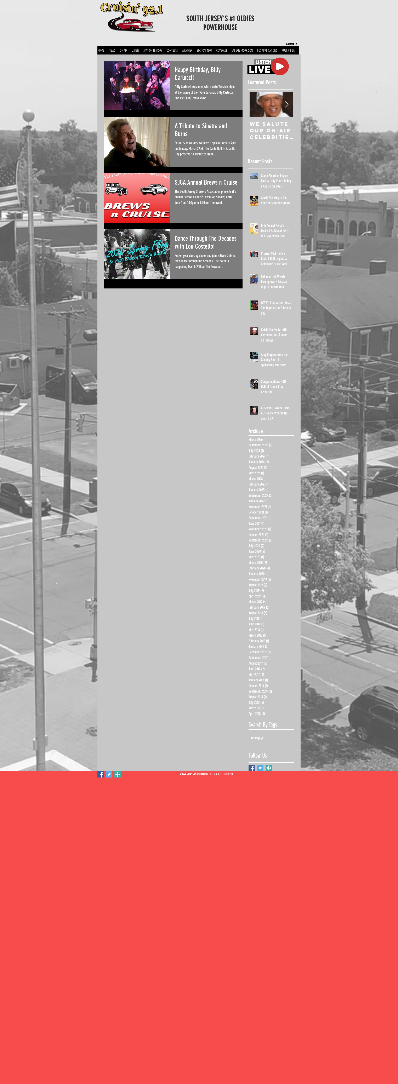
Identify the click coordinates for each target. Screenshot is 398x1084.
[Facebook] (252, 768)
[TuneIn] (269, 768)
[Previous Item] (254, 104)
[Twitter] (260, 768)
